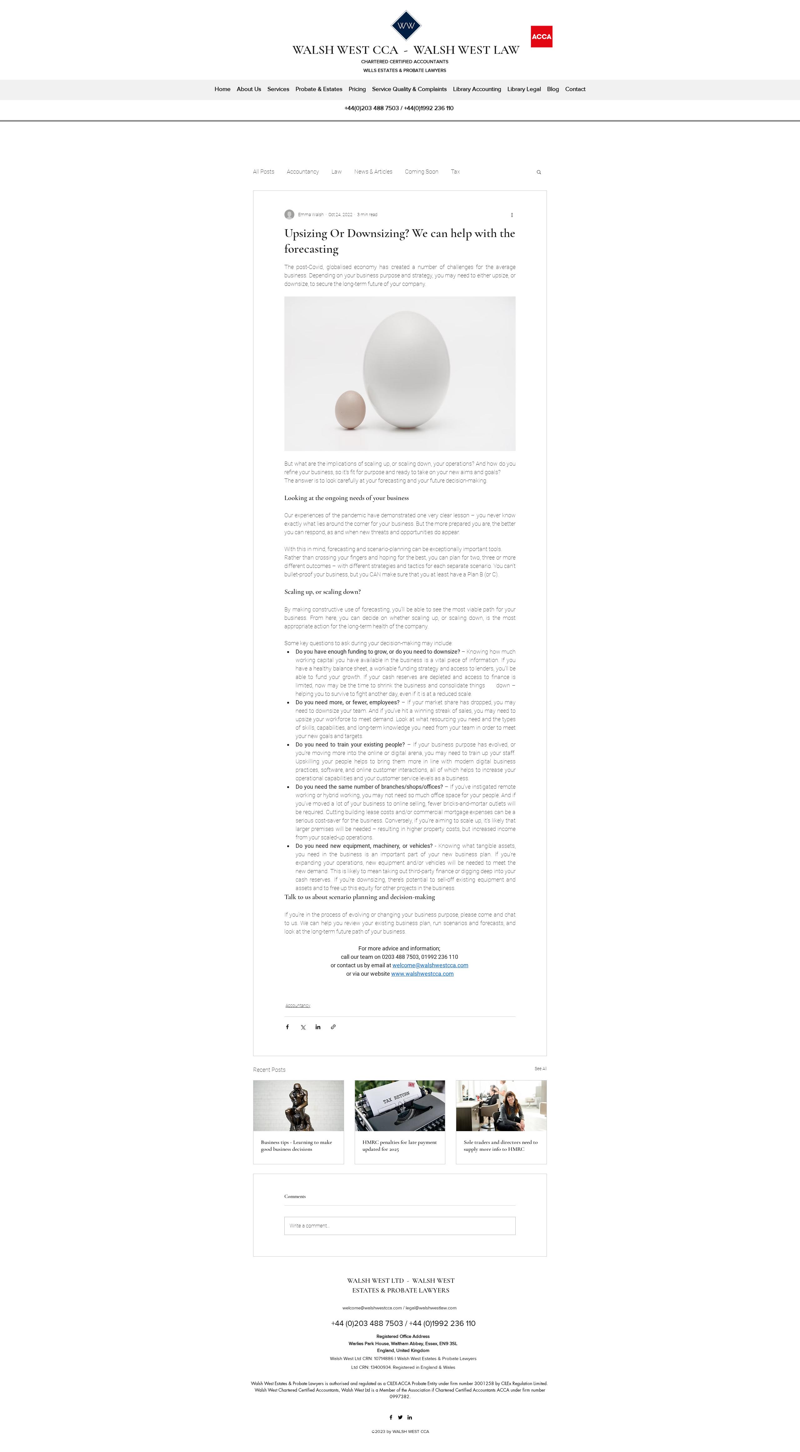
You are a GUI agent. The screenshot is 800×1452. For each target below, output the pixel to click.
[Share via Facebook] (287, 1027)
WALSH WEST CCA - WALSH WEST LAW (406, 49)
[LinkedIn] (410, 1417)
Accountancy (303, 171)
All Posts (263, 171)
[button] (539, 171)
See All (541, 1068)
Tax (455, 171)
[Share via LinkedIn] (318, 1027)
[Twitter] (400, 1417)
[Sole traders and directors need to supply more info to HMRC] (501, 1105)
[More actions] (512, 214)
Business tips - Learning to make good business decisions (296, 1145)
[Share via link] (333, 1027)
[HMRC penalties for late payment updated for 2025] (400, 1105)
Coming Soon (421, 171)
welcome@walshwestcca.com (372, 1307)
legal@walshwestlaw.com (431, 1307)
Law (337, 171)
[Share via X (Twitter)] (303, 1027)
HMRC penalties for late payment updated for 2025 (399, 1145)
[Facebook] (391, 1417)
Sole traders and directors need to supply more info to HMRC (501, 1145)
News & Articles (373, 171)
